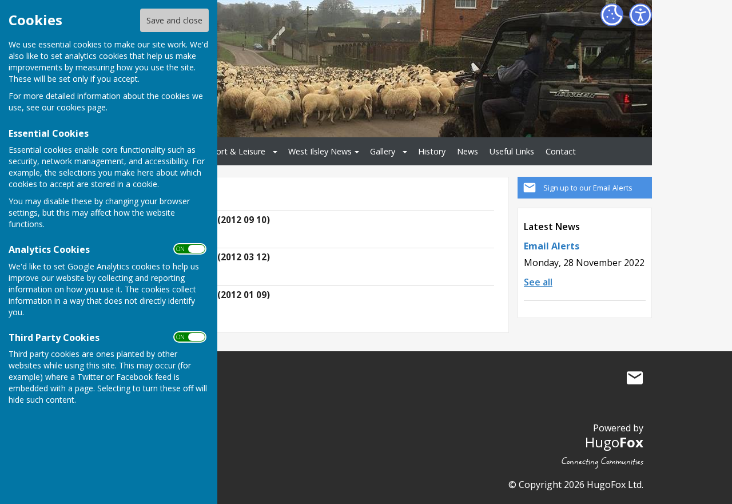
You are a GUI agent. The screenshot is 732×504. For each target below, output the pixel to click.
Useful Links (512, 151)
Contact (561, 151)
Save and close (174, 20)
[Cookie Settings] (611, 14)
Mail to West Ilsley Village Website (634, 378)
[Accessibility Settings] (640, 14)
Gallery (382, 151)
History (431, 151)
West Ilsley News (320, 151)
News (467, 151)
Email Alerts (551, 246)
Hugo (614, 441)
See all (538, 282)
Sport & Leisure (235, 151)
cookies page (81, 107)
